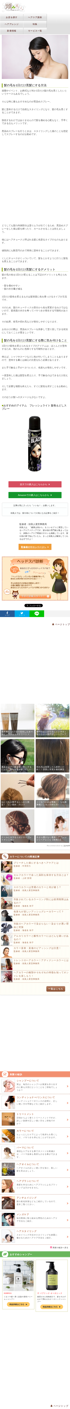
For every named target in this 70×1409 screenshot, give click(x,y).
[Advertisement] (35, 180)
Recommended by (55, 846)
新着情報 (11, 31)
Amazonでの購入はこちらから (33, 495)
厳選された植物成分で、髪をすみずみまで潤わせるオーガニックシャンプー (51, 1299)
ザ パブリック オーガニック (49, 1293)
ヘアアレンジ (12, 24)
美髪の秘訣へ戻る (60, 1248)
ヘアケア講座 (35, 17)
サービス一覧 (35, 31)
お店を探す (12, 17)
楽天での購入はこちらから (33, 484)
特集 (35, 24)
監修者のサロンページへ (33, 547)
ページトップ (62, 624)
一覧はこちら (55, 989)
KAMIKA (8, 1293)
